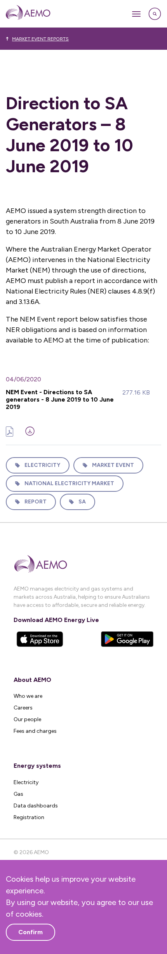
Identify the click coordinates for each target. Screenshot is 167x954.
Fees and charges (35, 731)
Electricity (42, 465)
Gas (18, 794)
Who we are (28, 696)
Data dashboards (36, 805)
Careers (23, 707)
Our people (27, 719)
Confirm (30, 932)
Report (35, 501)
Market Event (113, 465)
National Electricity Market (69, 483)
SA (82, 501)
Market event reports (40, 39)
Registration (29, 817)
